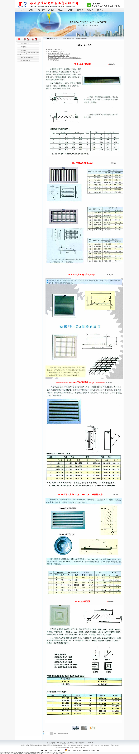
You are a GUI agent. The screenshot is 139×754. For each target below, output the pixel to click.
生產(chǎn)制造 (25, 60)
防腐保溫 (23, 50)
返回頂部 (112, 64)
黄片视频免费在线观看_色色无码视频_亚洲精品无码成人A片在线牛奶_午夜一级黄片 (32, 753)
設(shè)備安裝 (25, 43)
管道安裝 (23, 47)
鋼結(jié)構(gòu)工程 (27, 57)
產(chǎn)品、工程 (59, 38)
